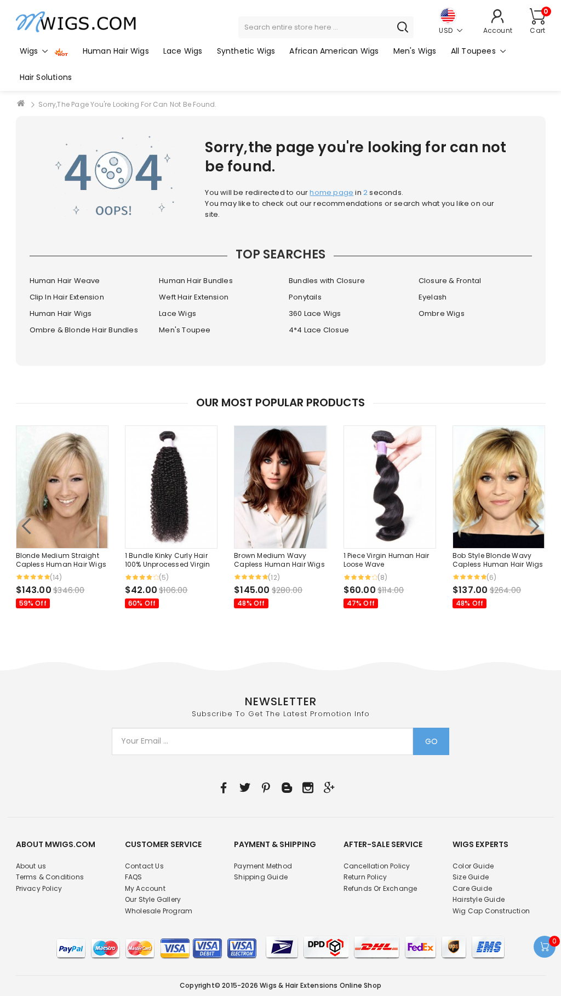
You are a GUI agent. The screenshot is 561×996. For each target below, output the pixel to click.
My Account (145, 888)
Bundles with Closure (327, 280)
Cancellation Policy (377, 866)
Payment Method (263, 866)
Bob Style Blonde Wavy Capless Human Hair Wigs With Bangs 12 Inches (498, 560)
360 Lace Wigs (315, 313)
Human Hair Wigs (61, 313)
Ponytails (305, 297)
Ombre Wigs (442, 313)
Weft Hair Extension (193, 297)
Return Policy (365, 877)
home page (331, 192)
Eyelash (432, 297)
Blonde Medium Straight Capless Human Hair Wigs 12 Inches (61, 560)
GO (431, 741)
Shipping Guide (261, 877)
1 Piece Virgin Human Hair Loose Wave (387, 560)
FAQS (133, 877)
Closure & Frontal (450, 280)
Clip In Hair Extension (67, 297)
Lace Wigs (177, 313)
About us (31, 866)
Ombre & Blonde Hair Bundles (84, 330)
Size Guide (471, 877)
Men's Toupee (184, 330)
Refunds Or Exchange (380, 888)
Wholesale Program (158, 911)
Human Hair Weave (65, 280)
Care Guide (472, 888)
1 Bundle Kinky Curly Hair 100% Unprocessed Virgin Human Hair (167, 560)
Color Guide (473, 866)
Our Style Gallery (153, 899)
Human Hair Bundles (196, 280)
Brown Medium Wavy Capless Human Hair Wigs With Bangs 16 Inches (279, 560)
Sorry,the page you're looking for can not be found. (127, 104)
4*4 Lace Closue (319, 330)
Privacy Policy (39, 888)
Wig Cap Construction (491, 911)
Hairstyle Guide (479, 899)
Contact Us (144, 866)
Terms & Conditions (50, 877)
